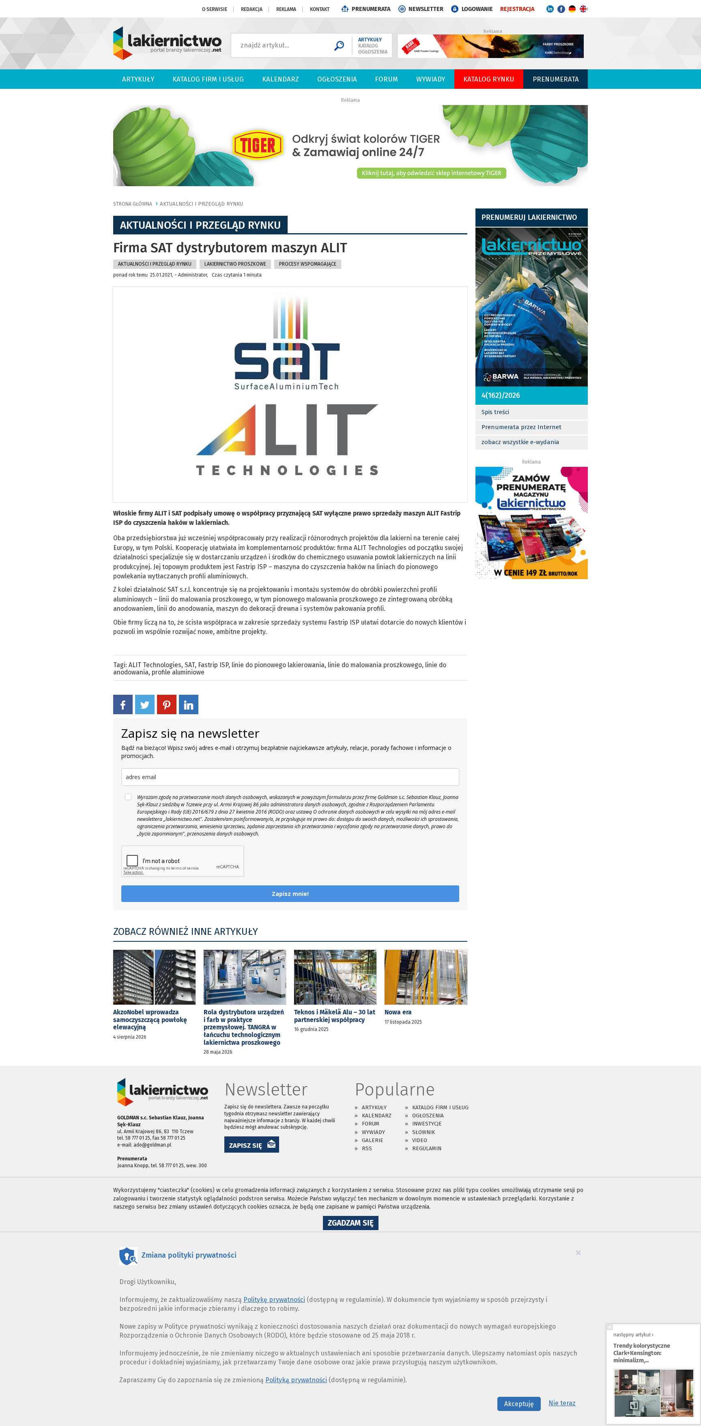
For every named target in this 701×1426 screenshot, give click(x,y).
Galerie (372, 1140)
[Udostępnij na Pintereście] (166, 704)
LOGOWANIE (477, 9)
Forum (386, 79)
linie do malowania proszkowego (375, 665)
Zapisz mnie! (290, 894)
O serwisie (214, 9)
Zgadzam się (353, 1224)
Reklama (286, 9)
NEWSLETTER (426, 9)
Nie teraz (562, 1403)
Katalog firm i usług (208, 79)
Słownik (423, 1132)
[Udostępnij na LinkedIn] (188, 704)
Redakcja (251, 9)
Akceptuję (519, 1404)
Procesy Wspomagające (307, 264)
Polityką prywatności (296, 1380)
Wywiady (430, 79)
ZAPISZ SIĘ (245, 1145)
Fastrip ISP (213, 665)
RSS (367, 1148)
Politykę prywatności (274, 1300)
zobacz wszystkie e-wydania (520, 442)
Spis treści (495, 412)
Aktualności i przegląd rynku (201, 204)
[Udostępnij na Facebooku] (123, 704)
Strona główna (132, 204)
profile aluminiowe (178, 672)
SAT (190, 665)
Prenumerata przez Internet (521, 427)
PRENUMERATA (371, 9)
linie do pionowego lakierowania (278, 665)
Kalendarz (280, 79)
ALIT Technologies (155, 665)
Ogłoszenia (337, 79)
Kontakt (319, 9)
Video (419, 1140)
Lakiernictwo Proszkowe (235, 264)
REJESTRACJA (517, 9)
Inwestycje (427, 1124)
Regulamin (426, 1148)
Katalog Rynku (488, 79)
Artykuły (138, 79)
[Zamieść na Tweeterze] (145, 704)
